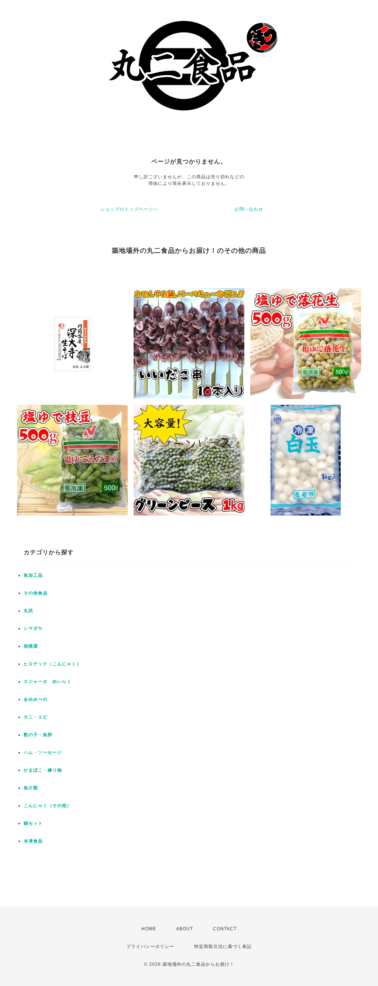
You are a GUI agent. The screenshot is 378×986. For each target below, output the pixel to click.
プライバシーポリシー (150, 946)
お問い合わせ (248, 209)
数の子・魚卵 (38, 734)
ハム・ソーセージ (43, 752)
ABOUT (184, 928)
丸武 (28, 610)
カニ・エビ (36, 717)
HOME (148, 928)
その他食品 (36, 593)
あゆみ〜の (36, 699)
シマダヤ (33, 628)
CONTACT (225, 928)
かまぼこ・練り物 (43, 770)
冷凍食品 (33, 841)
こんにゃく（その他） (48, 805)
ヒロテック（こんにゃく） (52, 663)
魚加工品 (33, 575)
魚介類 (31, 787)
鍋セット (33, 823)
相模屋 (31, 646)
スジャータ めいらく (48, 681)
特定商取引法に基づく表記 (223, 946)
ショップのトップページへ (129, 209)
